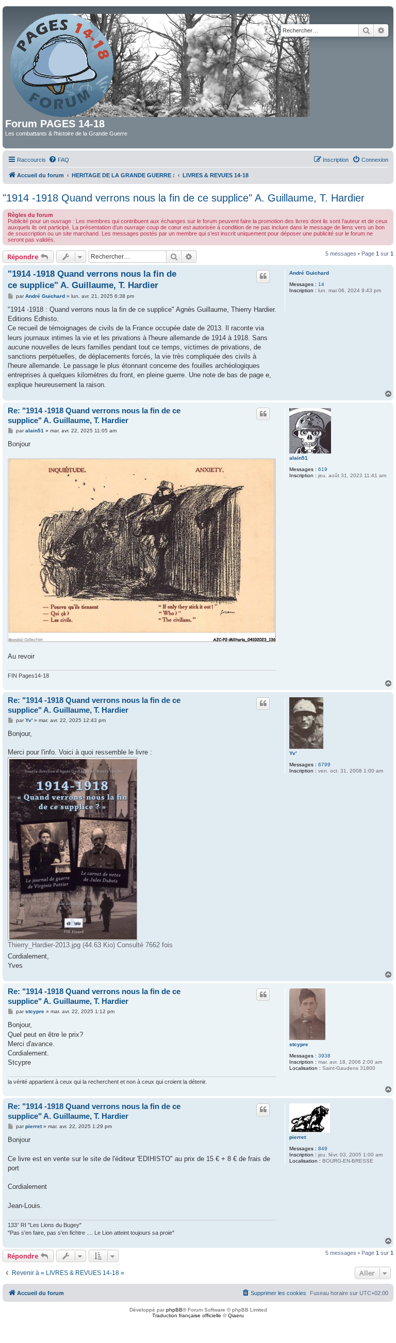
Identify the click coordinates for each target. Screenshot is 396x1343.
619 (322, 469)
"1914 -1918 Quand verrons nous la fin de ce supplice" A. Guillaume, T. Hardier (184, 198)
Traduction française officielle (186, 1315)
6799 (324, 764)
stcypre (298, 1044)
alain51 (298, 458)
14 (321, 284)
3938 (324, 1056)
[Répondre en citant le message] (263, 276)
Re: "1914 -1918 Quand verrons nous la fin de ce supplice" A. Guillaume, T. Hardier (94, 415)
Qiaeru (236, 1315)
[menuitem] (58, 160)
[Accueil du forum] (160, 63)
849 (322, 1148)
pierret (297, 1137)
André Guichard (309, 273)
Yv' (292, 753)
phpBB (174, 1310)
